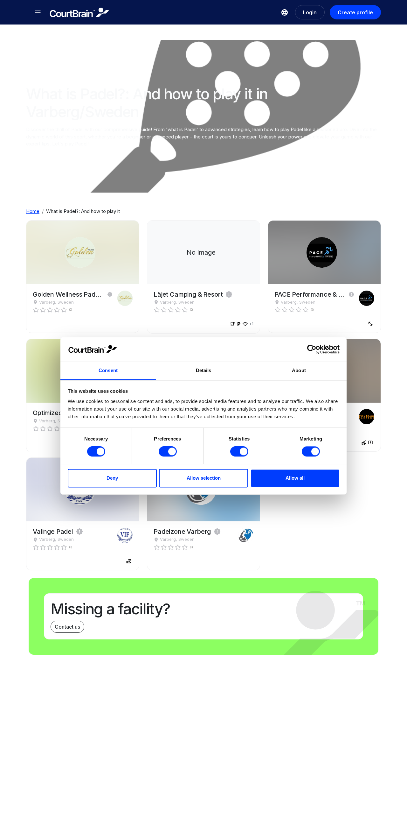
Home (32, 211)
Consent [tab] (108, 370)
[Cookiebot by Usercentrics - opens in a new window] (312, 349)
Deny (112, 478)
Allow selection (204, 478)
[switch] (168, 452)
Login (310, 12)
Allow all (295, 478)
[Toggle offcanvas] (38, 12)
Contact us (67, 627)
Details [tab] (203, 370)
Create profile (355, 12)
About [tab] (299, 370)
